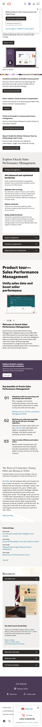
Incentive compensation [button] (13, 244)
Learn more (7, 375)
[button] (4, 4)
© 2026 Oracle (7, 707)
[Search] (25, 4)
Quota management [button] (12, 238)
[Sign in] (34, 4)
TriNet (7, 481)
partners (18, 428)
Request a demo (22, 689)
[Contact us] (38, 4)
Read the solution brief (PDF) (12, 91)
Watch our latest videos (12, 642)
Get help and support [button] (12, 665)
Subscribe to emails (8, 714)
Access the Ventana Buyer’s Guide (13, 128)
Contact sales (31, 694)
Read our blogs (9, 640)
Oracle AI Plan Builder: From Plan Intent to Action (21, 541)
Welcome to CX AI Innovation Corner (16, 555)
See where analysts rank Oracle (14, 644)
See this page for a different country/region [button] (20, 29)
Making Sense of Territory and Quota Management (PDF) (25, 412)
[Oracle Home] (9, 3)
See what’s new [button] (10, 579)
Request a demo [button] (8, 42)
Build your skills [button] (10, 658)
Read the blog (8, 515)
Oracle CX (30, 631)
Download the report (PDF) (11, 148)
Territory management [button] (12, 170)
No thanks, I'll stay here (13, 23)
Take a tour (13, 694)
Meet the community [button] (12, 652)
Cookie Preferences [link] (8, 711)
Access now (7, 108)
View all (5, 560)
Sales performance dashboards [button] (15, 250)
